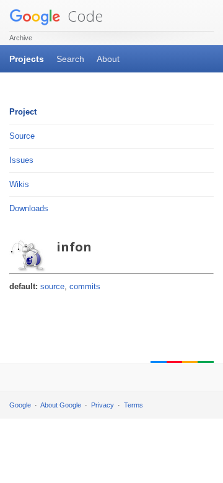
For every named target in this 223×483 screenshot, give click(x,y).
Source (22, 136)
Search (70, 59)
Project (23, 111)
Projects (26, 59)
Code (83, 16)
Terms (133, 405)
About (108, 59)
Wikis (19, 184)
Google (20, 405)
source (52, 286)
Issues (21, 160)
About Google (60, 405)
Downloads (28, 208)
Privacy (102, 405)
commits (84, 286)
